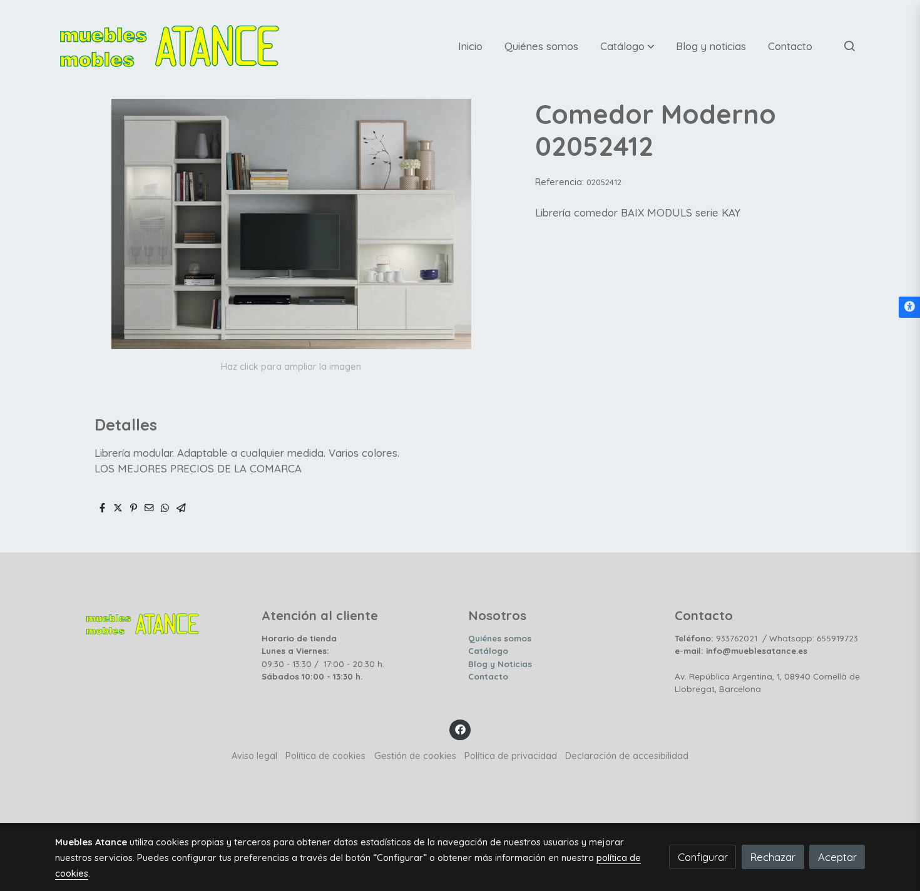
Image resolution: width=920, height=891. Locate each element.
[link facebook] (460, 728)
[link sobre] (150, 620)
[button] (627, 46)
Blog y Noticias (500, 664)
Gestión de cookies (415, 755)
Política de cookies (325, 755)
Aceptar (837, 856)
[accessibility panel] (909, 307)
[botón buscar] (849, 45)
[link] (169, 46)
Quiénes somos (499, 638)
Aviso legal (254, 755)
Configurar (703, 856)
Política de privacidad (510, 755)
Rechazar (772, 856)
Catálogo (488, 651)
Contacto (488, 676)
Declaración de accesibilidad (626, 755)
